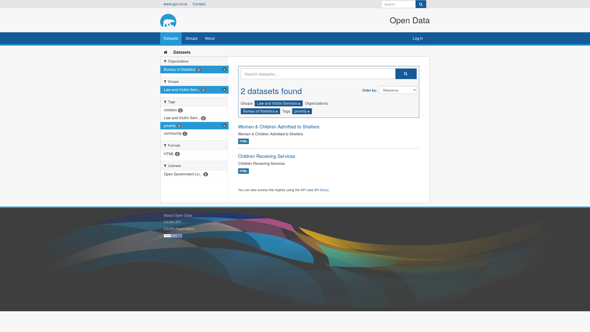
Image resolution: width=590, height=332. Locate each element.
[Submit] (421, 4)
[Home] (166, 52)
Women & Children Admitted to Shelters (278, 126)
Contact (199, 3)
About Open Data (178, 215)
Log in (418, 38)
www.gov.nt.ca (175, 3)
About (210, 38)
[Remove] (299, 103)
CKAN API (172, 222)
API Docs (320, 189)
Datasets (171, 38)
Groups (192, 38)
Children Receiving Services (266, 156)
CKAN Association (179, 228)
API (303, 189)
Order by (369, 90)
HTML (243, 141)
